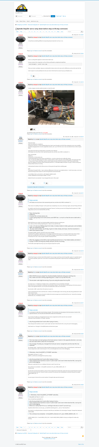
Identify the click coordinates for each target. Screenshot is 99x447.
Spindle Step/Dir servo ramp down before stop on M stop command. (57, 37)
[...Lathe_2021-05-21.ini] (44, 183)
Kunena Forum (52, 438)
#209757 (82, 193)
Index (17, 21)
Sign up (64, 16)
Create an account (38, 50)
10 (34, 31)
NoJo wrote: (33, 200)
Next (58, 31)
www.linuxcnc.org (34, 21)
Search (28, 21)
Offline (20, 43)
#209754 (82, 136)
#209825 (82, 333)
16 (51, 31)
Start (17, 31)
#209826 (82, 384)
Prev (21, 31)
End (62, 31)
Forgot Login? (59, 16)
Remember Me (47, 16)
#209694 (82, 53)
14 (46, 31)
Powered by (46, 438)
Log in (53, 16)
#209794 (82, 269)
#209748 (82, 82)
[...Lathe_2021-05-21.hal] (31, 183)
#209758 (82, 250)
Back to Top (81, 444)
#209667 (82, 34)
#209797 (82, 302)
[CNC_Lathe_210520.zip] (31, 76)
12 (40, 31)
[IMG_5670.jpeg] (51, 107)
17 (54, 31)
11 (37, 31)
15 (49, 31)
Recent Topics (23, 21)
